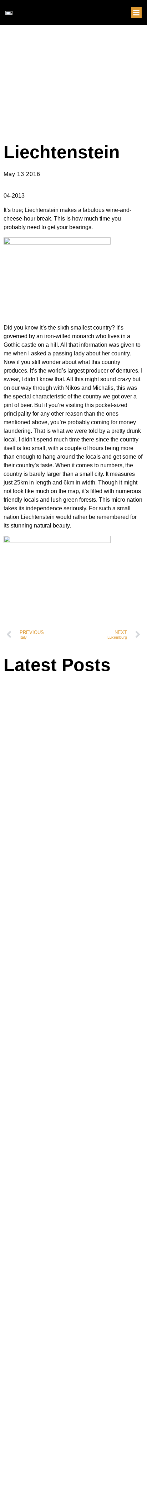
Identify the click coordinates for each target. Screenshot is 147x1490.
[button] (136, 12)
